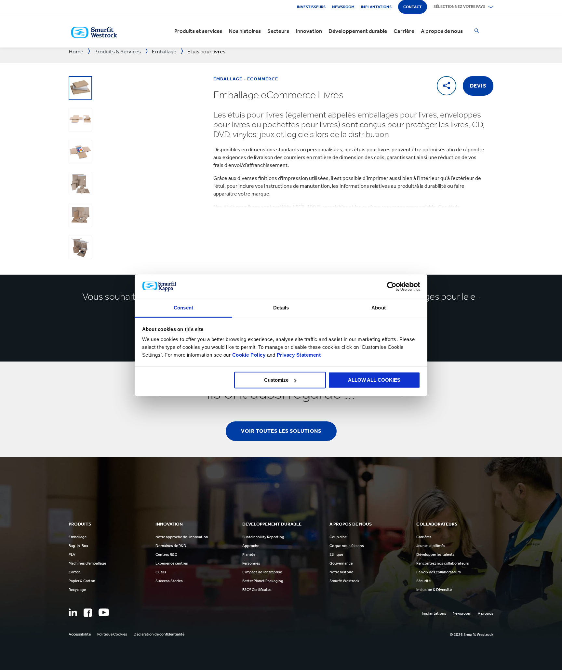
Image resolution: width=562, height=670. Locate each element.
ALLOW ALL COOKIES (374, 380)
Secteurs (278, 31)
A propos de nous (442, 31)
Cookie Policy (249, 355)
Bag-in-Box (78, 545)
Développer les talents (435, 554)
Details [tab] (281, 308)
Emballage (78, 537)
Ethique (336, 554)
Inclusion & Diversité (434, 589)
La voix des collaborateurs (438, 572)
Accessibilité (80, 634)
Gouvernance (341, 563)
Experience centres (171, 563)
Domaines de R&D (170, 545)
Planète (248, 554)
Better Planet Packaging (262, 581)
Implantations (376, 7)
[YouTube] (104, 612)
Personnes (251, 563)
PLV (72, 554)
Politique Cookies (112, 634)
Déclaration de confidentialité (159, 634)
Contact (412, 7)
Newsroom (343, 7)
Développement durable (357, 31)
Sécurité (423, 581)
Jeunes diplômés (430, 545)
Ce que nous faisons (346, 545)
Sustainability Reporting (263, 537)
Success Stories (169, 581)
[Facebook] (88, 612)
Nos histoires (245, 31)
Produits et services (198, 31)
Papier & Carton (82, 581)
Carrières (424, 537)
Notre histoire (341, 572)
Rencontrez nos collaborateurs (442, 563)
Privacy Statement (298, 355)
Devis (478, 86)
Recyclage (77, 589)
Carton (75, 572)
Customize (276, 380)
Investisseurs (311, 7)
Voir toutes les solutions (281, 431)
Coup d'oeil (339, 537)
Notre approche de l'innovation (181, 537)
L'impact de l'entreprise (262, 572)
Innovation (309, 31)
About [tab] (378, 308)
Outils (160, 572)
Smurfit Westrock (344, 581)
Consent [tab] (183, 308)
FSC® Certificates (257, 589)
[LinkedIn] (73, 612)
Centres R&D (166, 554)
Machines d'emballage (87, 563)
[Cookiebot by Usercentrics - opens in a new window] (391, 286)
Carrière (404, 31)
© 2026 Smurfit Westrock (471, 634)
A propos (485, 613)
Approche (250, 545)
